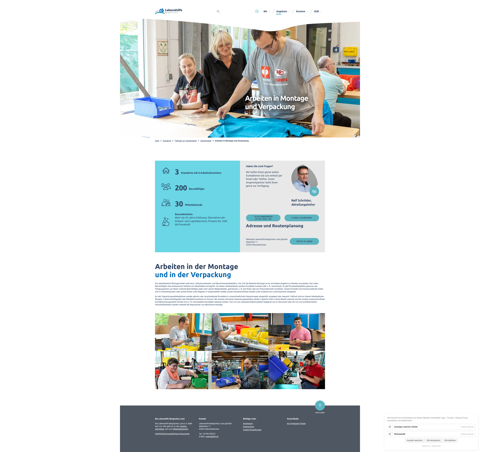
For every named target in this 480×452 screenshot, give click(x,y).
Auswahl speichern (415, 440)
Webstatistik (399, 434)
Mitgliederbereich (180, 429)
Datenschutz (248, 427)
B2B (317, 11)
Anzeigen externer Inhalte (406, 427)
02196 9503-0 (209, 434)
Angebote (282, 11)
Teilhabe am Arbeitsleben (186, 141)
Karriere (301, 11)
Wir (266, 11)
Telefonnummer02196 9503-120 (263, 218)
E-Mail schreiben (302, 218)
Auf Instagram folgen (296, 423)
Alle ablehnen (450, 440)
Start (157, 141)
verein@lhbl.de (212, 436)
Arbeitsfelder (206, 141)
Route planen (304, 241)
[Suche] (218, 12)
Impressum (248, 423)
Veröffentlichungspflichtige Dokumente (172, 434)
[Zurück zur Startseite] (168, 11)
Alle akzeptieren (433, 440)
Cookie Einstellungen (252, 430)
